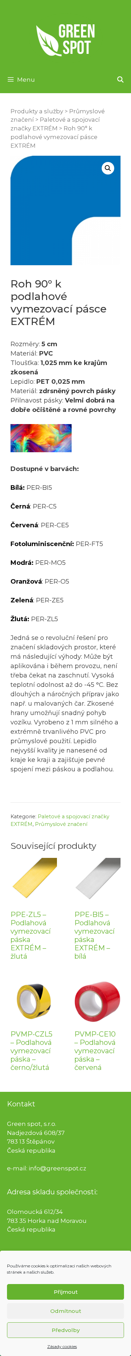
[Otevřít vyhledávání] (120, 79)
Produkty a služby (36, 111)
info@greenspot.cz (57, 1168)
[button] (108, 168)
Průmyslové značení (61, 824)
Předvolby (66, 1330)
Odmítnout (65, 1311)
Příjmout (66, 1292)
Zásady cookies (62, 1346)
